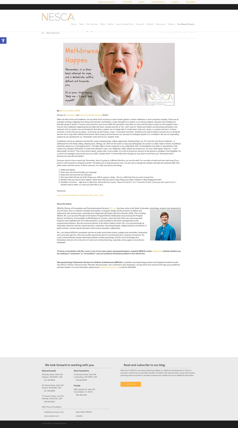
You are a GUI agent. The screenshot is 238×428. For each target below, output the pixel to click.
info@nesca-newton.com (106, 2)
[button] (3, 40)
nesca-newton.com (51, 416)
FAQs (102, 24)
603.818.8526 (49, 402)
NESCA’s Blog (190, 2)
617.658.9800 (49, 380)
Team (81, 24)
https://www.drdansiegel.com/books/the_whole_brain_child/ (80, 195)
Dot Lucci (113, 208)
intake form (157, 251)
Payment (140, 24)
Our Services (92, 24)
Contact (149, 24)
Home (74, 24)
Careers (171, 24)
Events (111, 24)
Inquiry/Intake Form (125, 24)
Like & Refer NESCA (158, 2)
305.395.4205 (81, 395)
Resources (161, 24)
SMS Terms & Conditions (51, 407)
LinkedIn (141, 2)
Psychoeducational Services (90, 115)
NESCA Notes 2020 (53, 33)
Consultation (70, 115)
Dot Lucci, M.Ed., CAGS (70, 111)
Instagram (175, 2)
